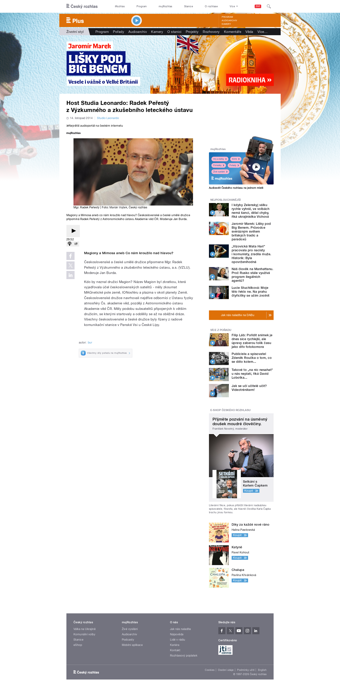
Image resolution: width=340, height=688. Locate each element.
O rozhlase (211, 6)
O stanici (174, 32)
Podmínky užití (245, 670)
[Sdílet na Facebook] (70, 256)
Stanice (188, 6)
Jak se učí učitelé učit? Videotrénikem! (249, 388)
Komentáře (232, 32)
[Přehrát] (73, 231)
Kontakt (175, 650)
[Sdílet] (76, 244)
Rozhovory (211, 32)
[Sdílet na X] (70, 265)
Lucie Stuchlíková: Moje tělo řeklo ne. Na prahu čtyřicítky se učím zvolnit (250, 291)
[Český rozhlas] (82, 6)
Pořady (118, 32)
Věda (249, 32)
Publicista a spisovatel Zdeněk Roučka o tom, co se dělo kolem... (252, 357)
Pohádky (217, 165)
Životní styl (75, 32)
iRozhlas (120, 6)
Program (142, 6)
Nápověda (176, 634)
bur (90, 342)
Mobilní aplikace (132, 645)
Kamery (226, 24)
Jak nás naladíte (180, 629)
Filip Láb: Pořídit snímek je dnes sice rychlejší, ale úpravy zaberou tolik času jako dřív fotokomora (252, 341)
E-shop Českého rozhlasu (230, 410)
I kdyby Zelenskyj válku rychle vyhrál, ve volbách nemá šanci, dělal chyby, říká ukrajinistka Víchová (250, 210)
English (262, 670)
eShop (77, 645)
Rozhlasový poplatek (183, 655)
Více (262, 32)
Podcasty (128, 639)
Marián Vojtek (118, 207)
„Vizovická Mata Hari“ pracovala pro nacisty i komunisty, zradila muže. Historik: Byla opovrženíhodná (251, 254)
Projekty (192, 32)
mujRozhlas (165, 6)
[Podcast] (69, 244)
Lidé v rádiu (177, 639)
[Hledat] (269, 6)
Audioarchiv (229, 20)
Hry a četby (218, 159)
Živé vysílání (219, 171)
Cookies (209, 670)
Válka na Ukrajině (84, 629)
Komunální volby (84, 634)
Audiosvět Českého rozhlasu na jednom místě (236, 187)
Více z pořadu (220, 330)
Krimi (234, 159)
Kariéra (174, 645)
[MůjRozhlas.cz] (73, 133)
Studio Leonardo (108, 118)
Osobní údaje (226, 670)
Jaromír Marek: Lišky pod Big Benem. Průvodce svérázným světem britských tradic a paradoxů (251, 231)
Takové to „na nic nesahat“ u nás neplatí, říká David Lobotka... (252, 373)
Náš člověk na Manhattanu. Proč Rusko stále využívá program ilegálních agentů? (252, 274)
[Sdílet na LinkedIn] (70, 275)
